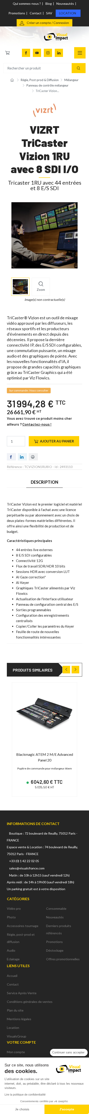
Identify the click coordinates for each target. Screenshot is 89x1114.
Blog (48, 3)
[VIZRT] (44, 110)
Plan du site (15, 1010)
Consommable (56, 908)
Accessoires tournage (22, 926)
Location (67, 13)
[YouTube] (37, 53)
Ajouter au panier (57, 441)
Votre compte (21, 1042)
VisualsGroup (16, 1036)
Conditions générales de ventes (29, 1002)
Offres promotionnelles (63, 959)
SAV (49, 13)
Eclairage (13, 959)
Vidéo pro (14, 908)
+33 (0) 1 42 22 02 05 (24, 861)
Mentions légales (19, 1019)
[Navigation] (80, 53)
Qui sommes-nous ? (27, 3)
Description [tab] (44, 482)
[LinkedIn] (59, 53)
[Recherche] (79, 68)
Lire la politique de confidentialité (25, 1094)
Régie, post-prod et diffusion (21, 938)
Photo (11, 917)
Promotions (16, 13)
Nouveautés (65, 3)
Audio (11, 950)
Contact (36, 13)
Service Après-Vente (22, 993)
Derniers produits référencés (58, 929)
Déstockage (54, 950)
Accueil (12, 976)
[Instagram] (48, 53)
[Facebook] (26, 53)
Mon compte (16, 1052)
